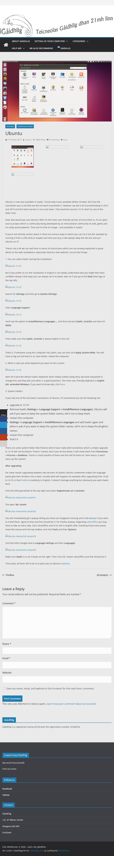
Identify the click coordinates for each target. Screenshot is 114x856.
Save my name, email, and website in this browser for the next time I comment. (50, 688)
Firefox (24, 480)
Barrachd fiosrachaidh (13, 762)
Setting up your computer (50, 41)
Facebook (7, 788)
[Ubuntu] (22, 147)
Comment (8, 603)
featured (10, 126)
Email (6, 658)
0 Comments (54, 139)
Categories (79, 41)
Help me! (17, 48)
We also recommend (41, 48)
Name (6, 643)
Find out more (9, 768)
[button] (66, 41)
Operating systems (25, 126)
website (66, 563)
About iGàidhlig (21, 41)
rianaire (28, 139)
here (62, 384)
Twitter (6, 795)
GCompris (102, 575)
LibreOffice (92, 521)
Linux (65, 139)
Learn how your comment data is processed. (71, 703)
